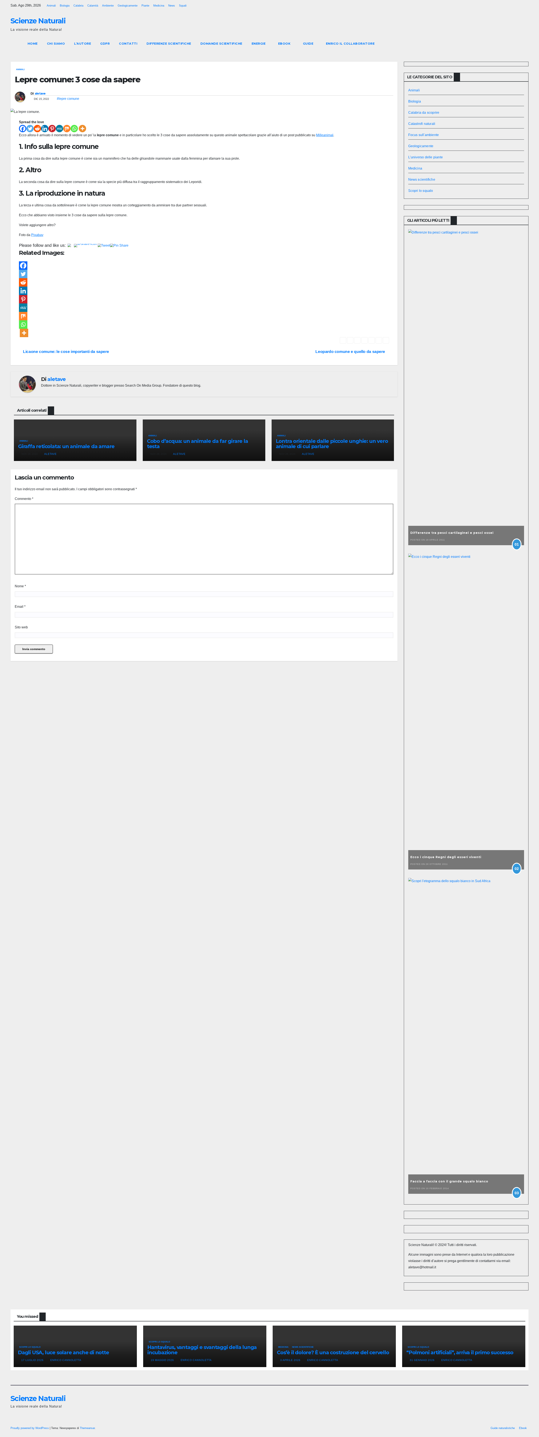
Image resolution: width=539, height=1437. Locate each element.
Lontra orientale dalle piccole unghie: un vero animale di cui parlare (332, 443)
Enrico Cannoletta (65, 1360)
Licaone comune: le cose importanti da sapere (65, 351)
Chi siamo (56, 43)
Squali (183, 5)
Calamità (92, 5)
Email (20, 606)
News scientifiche (421, 179)
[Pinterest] (52, 128)
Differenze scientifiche (169, 43)
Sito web (21, 627)
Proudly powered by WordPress (30, 1428)
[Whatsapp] (74, 128)
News (171, 5)
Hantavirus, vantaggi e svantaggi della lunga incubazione (202, 1350)
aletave (40, 93)
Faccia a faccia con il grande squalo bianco (449, 1181)
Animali (51, 5)
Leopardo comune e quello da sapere (350, 351)
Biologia (64, 5)
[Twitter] (30, 128)
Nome (20, 586)
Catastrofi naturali (421, 124)
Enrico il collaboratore (350, 43)
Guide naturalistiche (503, 1428)
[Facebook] (22, 128)
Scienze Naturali (38, 20)
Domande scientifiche (221, 43)
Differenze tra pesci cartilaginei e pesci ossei (452, 533)
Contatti (128, 43)
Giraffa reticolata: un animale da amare (66, 446)
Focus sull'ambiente (423, 135)
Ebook (284, 43)
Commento (24, 499)
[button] (517, 43)
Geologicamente (127, 5)
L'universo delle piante (425, 157)
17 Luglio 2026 (32, 1360)
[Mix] (67, 128)
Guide (308, 43)
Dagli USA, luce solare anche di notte (63, 1352)
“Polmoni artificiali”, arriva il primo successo (459, 1352)
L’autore (82, 43)
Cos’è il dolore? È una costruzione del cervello (333, 1352)
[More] (82, 128)
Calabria (78, 5)
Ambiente (108, 5)
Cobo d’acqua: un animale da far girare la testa (197, 443)
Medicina (158, 5)
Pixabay (37, 235)
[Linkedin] (44, 128)
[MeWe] (59, 128)
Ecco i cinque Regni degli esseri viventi (445, 857)
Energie (259, 43)
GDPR (105, 43)
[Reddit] (37, 128)
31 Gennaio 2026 (422, 1360)
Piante (145, 5)
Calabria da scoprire (423, 112)
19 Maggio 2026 (163, 1360)
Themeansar (87, 1428)
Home (33, 43)
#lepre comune (68, 98)
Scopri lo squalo (420, 190)
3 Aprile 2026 (290, 1360)
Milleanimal (324, 135)
